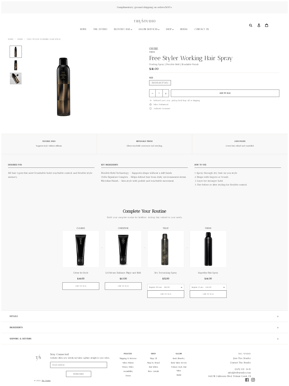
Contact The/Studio (240, 362)
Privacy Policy (128, 367)
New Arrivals (153, 371)
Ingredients (144, 327)
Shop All (153, 358)
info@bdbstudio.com (239, 372)
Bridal (179, 375)
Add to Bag (225, 93)
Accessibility (128, 371)
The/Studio (46, 381)
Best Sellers (153, 367)
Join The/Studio (242, 358)
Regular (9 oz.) (160, 83)
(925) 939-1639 (243, 369)
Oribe (20, 39)
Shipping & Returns (144, 338)
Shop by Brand (153, 363)
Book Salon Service (179, 363)
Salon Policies (128, 363)
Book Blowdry (179, 358)
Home (11, 39)
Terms (128, 375)
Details (144, 316)
